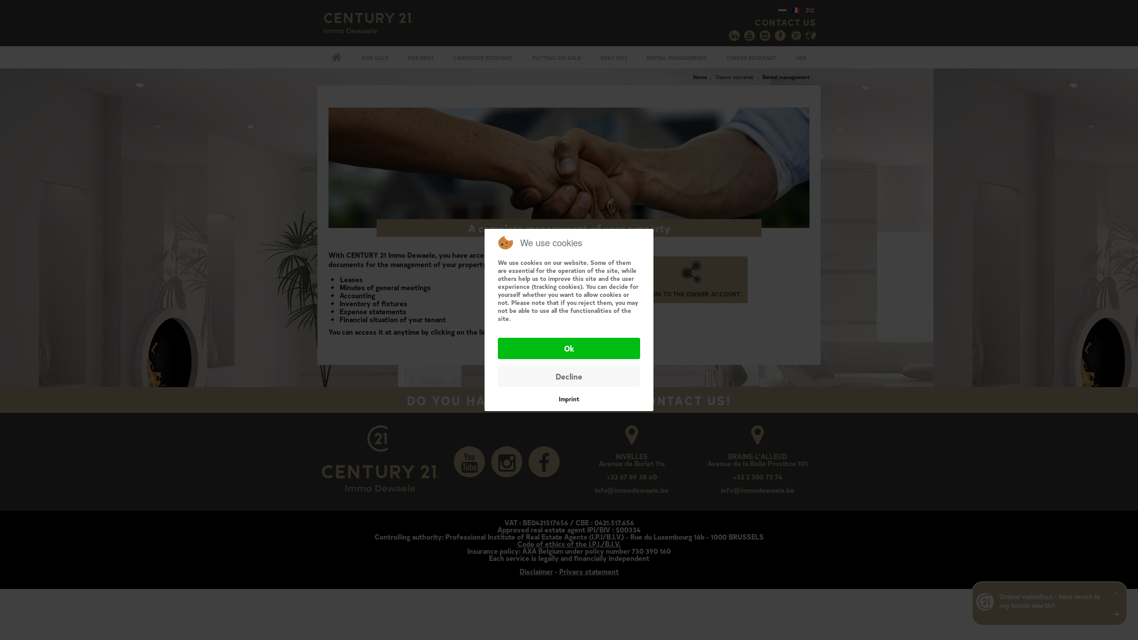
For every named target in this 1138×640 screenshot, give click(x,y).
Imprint (569, 399)
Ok (569, 348)
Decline (569, 376)
